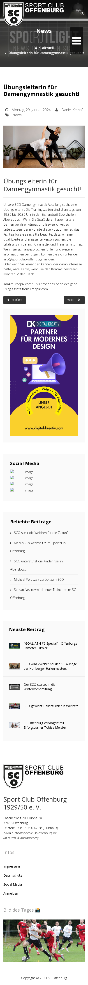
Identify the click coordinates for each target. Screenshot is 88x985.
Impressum (11, 866)
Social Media (12, 884)
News (17, 114)
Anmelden (10, 893)
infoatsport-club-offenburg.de (35, 833)
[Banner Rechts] (44, 375)
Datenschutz (12, 875)
